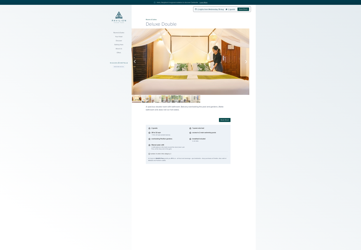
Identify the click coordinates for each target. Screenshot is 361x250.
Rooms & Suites (118, 32)
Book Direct (225, 120)
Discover (119, 40)
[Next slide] (246, 61)
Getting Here (118, 44)
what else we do (119, 67)
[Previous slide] (135, 61)
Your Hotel (118, 36)
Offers (119, 52)
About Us (119, 49)
